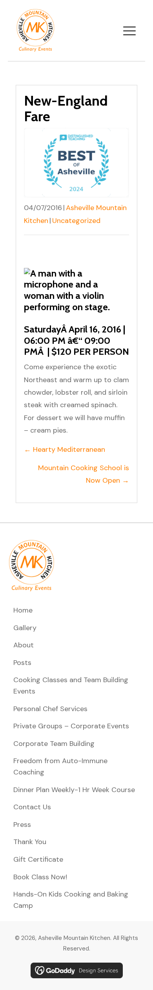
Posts (22, 662)
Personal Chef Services (50, 708)
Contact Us (32, 807)
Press (22, 824)
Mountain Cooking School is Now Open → (83, 474)
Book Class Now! (40, 877)
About (23, 645)
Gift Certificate (38, 859)
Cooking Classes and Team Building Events (70, 685)
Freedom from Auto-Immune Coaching (60, 766)
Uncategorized (76, 220)
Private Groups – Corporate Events (71, 726)
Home (23, 610)
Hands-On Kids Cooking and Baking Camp (70, 899)
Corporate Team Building (54, 743)
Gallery (24, 627)
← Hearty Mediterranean (64, 449)
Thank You (29, 841)
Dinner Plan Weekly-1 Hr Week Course (74, 789)
